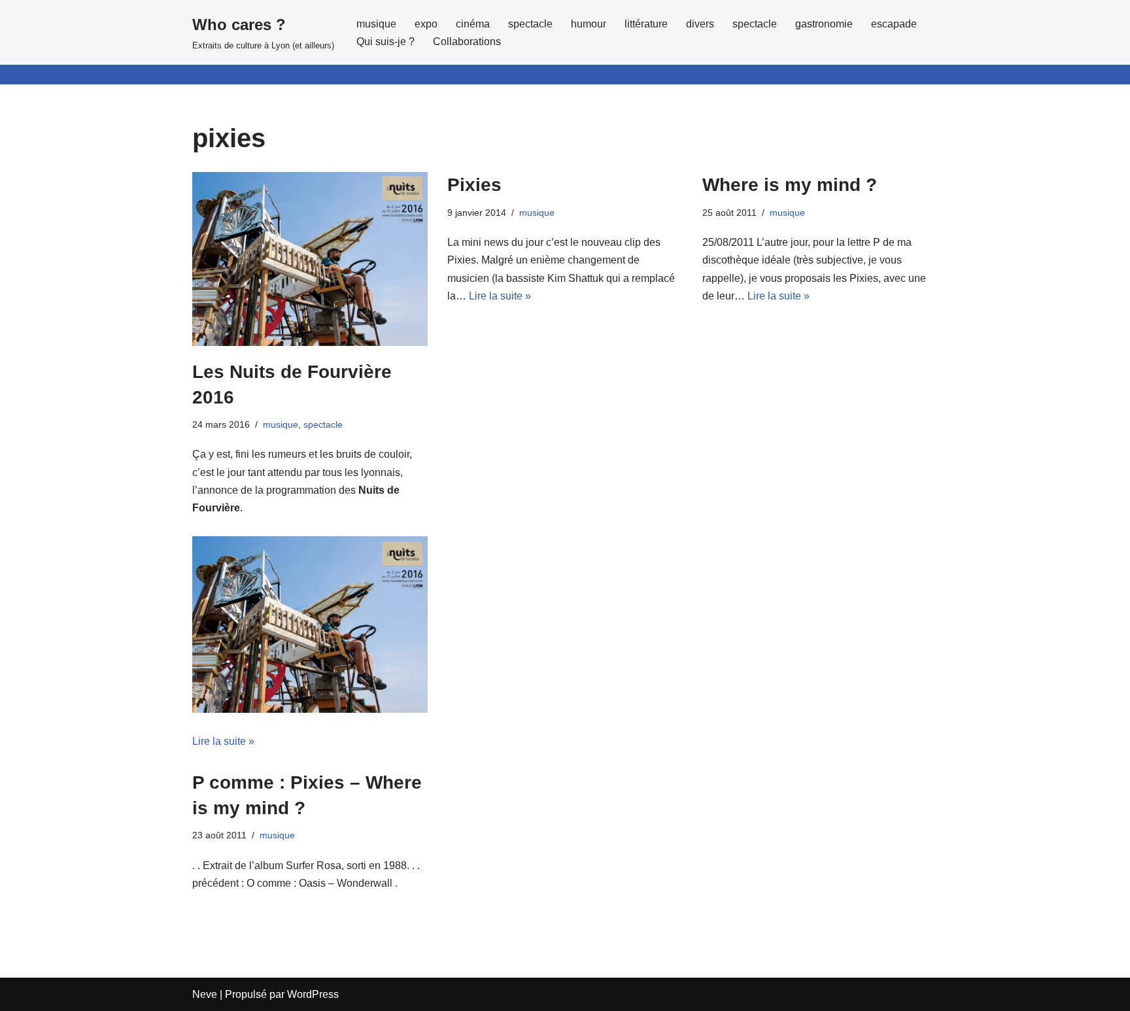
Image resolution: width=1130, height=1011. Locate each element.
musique (376, 23)
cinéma (473, 23)
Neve (204, 994)
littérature (646, 23)
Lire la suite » (223, 741)
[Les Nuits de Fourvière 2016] (310, 258)
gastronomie (824, 23)
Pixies (474, 185)
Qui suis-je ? (385, 41)
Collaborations (467, 41)
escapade (894, 23)
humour (588, 23)
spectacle (530, 23)
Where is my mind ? (789, 185)
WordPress (313, 994)
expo (426, 23)
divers (700, 23)
